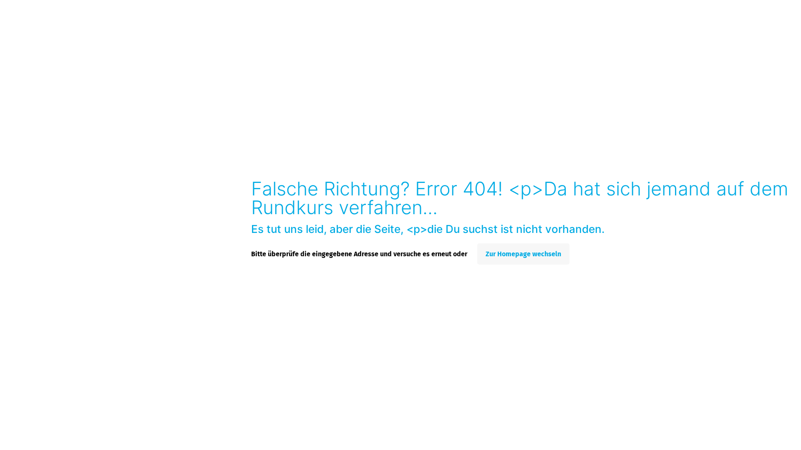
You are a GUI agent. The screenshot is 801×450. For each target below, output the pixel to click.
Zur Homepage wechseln (523, 254)
